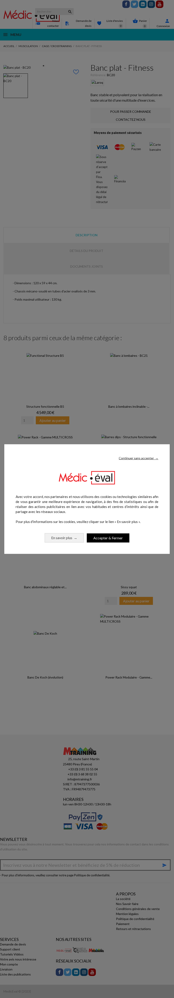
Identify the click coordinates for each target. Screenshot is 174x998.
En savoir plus (64, 537)
